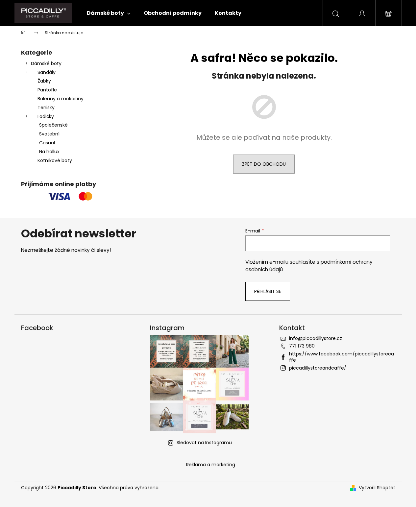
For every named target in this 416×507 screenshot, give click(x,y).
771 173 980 (302, 346)
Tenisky (46, 107)
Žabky (44, 81)
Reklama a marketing (210, 464)
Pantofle (47, 89)
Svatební (49, 134)
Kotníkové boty (54, 160)
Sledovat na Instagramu (204, 442)
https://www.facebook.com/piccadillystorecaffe (341, 356)
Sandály (46, 72)
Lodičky (45, 116)
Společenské (53, 125)
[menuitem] (108, 13)
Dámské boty (46, 63)
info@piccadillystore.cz (315, 338)
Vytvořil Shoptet (377, 488)
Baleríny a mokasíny (60, 98)
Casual (47, 142)
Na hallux (49, 151)
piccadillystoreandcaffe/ (317, 368)
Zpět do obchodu (264, 164)
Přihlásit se (267, 291)
